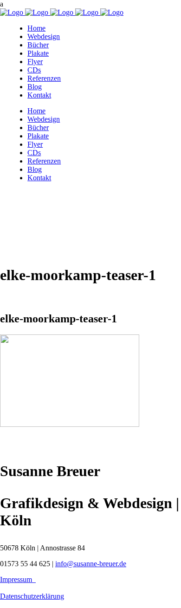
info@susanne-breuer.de (90, 564)
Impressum (18, 579)
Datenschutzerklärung (32, 596)
